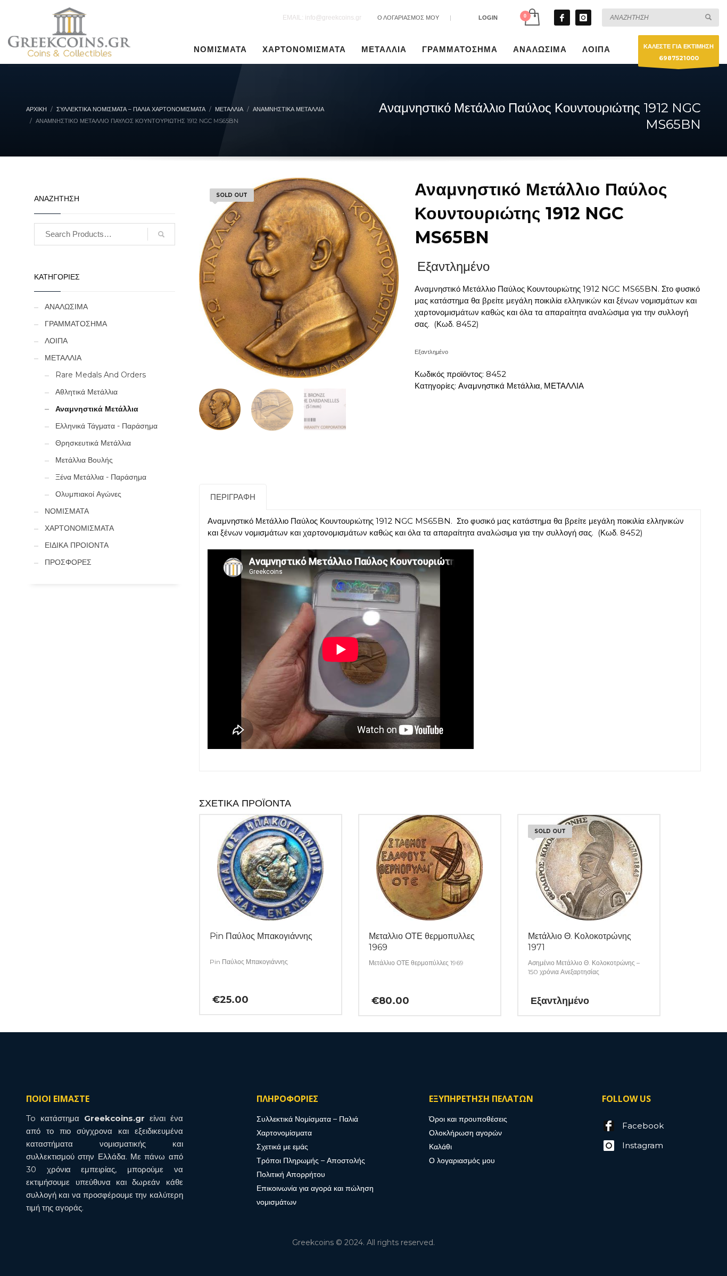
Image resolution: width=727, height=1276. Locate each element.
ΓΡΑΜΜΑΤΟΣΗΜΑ (76, 323)
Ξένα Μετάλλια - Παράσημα (100, 477)
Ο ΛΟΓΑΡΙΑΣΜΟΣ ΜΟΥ (408, 17)
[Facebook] (562, 18)
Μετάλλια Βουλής (84, 460)
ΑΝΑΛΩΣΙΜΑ (66, 306)
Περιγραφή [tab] (232, 497)
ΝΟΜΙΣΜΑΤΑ (67, 511)
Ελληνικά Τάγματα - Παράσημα (106, 426)
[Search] (161, 234)
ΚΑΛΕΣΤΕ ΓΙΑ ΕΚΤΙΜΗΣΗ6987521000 (678, 52)
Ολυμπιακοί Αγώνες (88, 494)
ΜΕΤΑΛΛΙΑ (564, 386)
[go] (708, 17)
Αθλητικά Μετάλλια (86, 392)
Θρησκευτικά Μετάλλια (93, 443)
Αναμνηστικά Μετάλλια (499, 386)
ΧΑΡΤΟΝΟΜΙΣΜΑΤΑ (79, 528)
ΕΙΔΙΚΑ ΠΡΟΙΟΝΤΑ (77, 545)
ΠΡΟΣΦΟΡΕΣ (68, 562)
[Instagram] (583, 18)
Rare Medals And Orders (100, 375)
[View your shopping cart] (531, 17)
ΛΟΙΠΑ (56, 340)
